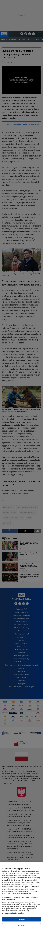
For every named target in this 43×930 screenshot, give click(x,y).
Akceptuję (21, 919)
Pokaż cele (21, 926)
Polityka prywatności (24, 893)
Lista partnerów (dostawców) (13, 913)
